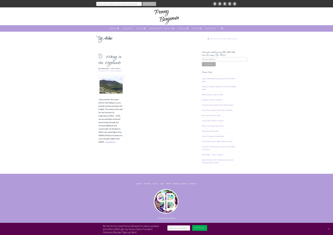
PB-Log (100, 71)
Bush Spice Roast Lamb (211, 115)
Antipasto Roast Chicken (212, 100)
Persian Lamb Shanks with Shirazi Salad (217, 105)
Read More (111, 142)
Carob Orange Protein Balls (213, 136)
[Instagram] (235, 4)
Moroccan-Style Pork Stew (213, 126)
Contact (193, 184)
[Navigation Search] (222, 28)
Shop (168, 184)
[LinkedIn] (225, 4)
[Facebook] (215, 4)
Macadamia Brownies (210, 131)
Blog (155, 184)
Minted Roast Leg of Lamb (212, 94)
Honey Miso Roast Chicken (213, 121)
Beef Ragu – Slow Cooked (212, 155)
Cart (162, 184)
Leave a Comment (116, 71)
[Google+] (220, 4)
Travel (106, 71)
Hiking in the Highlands (109, 60)
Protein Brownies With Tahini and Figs (217, 141)
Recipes (147, 184)
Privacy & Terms (180, 184)
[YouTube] (230, 4)
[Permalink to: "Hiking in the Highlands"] (111, 85)
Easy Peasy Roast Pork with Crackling (217, 110)
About (139, 184)
